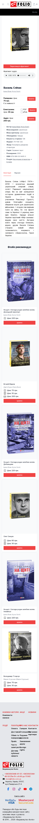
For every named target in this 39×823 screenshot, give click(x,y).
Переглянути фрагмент (19, 66)
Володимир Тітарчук (12, 676)
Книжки (7, 712)
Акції (22, 712)
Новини (32, 712)
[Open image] (19, 40)
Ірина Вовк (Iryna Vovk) (11, 91)
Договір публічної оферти (15, 753)
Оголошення (25, 732)
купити (19, 323)
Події (5, 725)
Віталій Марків (9, 384)
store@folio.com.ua (13, 779)
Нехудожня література (21, 159)
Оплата (14, 728)
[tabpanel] (19, 206)
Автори (15, 712)
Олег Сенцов (8, 536)
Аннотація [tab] (7, 173)
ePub (25, 112)
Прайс (14, 741)
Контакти (33, 725)
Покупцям (16, 725)
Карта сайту (19, 796)
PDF (25, 109)
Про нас (24, 725)
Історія (9, 162)
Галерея (23, 728)
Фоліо (34, 12)
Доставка (15, 732)
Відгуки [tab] (17, 173)
